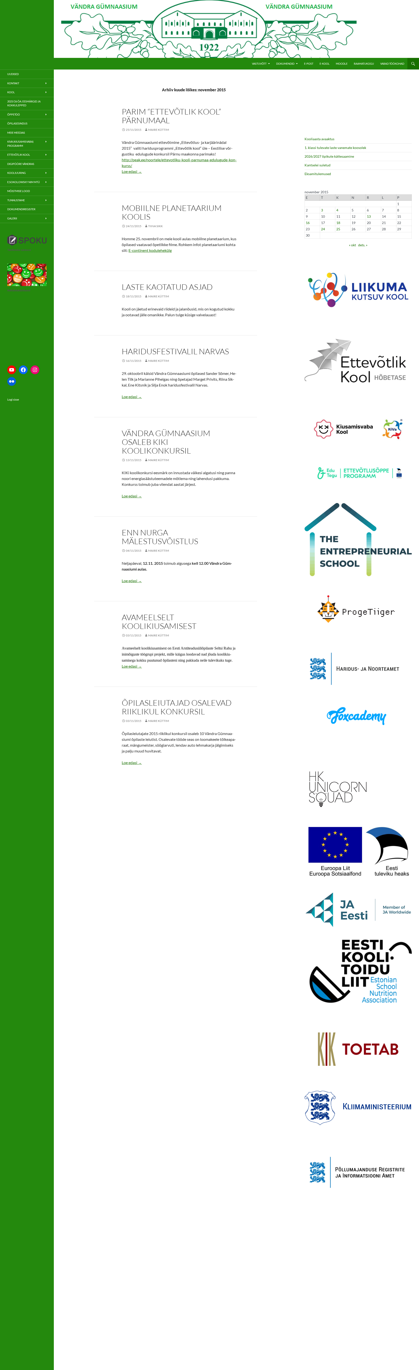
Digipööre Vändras (20, 163)
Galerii (12, 218)
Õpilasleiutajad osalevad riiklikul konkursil (177, 707)
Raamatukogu (364, 63)
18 (338, 223)
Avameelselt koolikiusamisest (159, 621)
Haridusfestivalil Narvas (175, 351)
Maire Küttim (158, 130)
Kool (11, 92)
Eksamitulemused (318, 174)
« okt (352, 245)
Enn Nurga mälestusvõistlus (160, 536)
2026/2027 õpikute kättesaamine (329, 156)
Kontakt (13, 83)
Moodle (341, 63)
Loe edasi (132, 171)
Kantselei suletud (317, 165)
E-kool (325, 63)
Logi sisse (13, 399)
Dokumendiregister (21, 209)
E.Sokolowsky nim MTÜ (23, 182)
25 (338, 229)
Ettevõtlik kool (18, 154)
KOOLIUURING (16, 172)
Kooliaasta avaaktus (319, 139)
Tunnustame (16, 200)
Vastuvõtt (259, 63)
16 (308, 223)
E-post (308, 63)
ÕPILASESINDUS (17, 123)
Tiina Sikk (155, 226)
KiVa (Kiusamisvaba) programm (20, 143)
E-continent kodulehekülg (150, 250)
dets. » (362, 245)
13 (369, 216)
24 (323, 229)
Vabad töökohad (392, 63)
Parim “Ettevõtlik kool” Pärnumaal (171, 116)
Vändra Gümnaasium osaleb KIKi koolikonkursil (166, 442)
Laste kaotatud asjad (167, 287)
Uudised (13, 74)
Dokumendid (285, 63)
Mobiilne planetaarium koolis (172, 212)
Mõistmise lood (18, 191)
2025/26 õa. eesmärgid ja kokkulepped (23, 103)
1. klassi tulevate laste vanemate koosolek (335, 148)
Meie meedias (16, 132)
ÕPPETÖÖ (13, 114)
